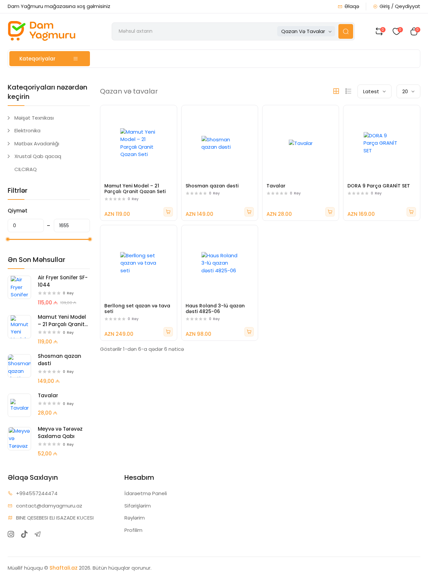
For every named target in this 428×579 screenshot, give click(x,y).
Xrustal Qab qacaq (37, 156)
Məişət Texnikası (34, 117)
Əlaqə (351, 6)
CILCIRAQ (25, 169)
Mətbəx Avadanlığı (36, 143)
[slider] (7, 239)
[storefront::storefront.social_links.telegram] (37, 534)
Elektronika (27, 130)
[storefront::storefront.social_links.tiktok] (24, 534)
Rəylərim (134, 517)
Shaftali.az (63, 567)
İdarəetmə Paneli (145, 493)
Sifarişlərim (137, 505)
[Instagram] (11, 534)
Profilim (133, 530)
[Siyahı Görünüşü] (348, 91)
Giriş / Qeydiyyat (400, 6)
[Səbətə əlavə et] (168, 211)
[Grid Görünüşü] (336, 91)
